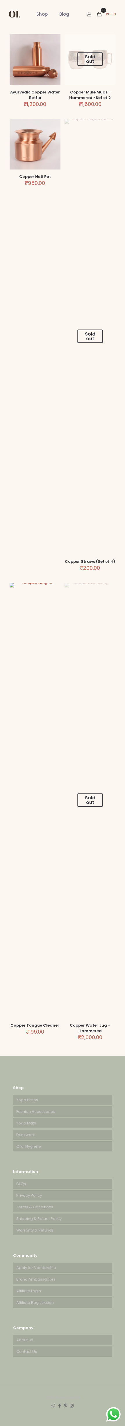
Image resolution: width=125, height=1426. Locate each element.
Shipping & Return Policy (39, 1218)
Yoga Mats (26, 1123)
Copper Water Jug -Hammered (90, 1028)
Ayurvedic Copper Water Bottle (35, 94)
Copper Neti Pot (35, 176)
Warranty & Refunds (35, 1230)
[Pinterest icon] (65, 1405)
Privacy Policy (29, 1195)
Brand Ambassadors (36, 1279)
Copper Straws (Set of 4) (90, 561)
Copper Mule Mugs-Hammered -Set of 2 (90, 94)
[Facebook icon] (59, 1405)
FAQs (21, 1184)
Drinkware (25, 1134)
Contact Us (26, 1351)
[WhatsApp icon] (53, 1405)
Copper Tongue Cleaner (34, 1025)
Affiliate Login (28, 1291)
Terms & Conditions (34, 1207)
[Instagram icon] (71, 1405)
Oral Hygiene (28, 1146)
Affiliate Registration (35, 1302)
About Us (24, 1340)
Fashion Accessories (35, 1111)
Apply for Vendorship (36, 1267)
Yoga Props (27, 1100)
